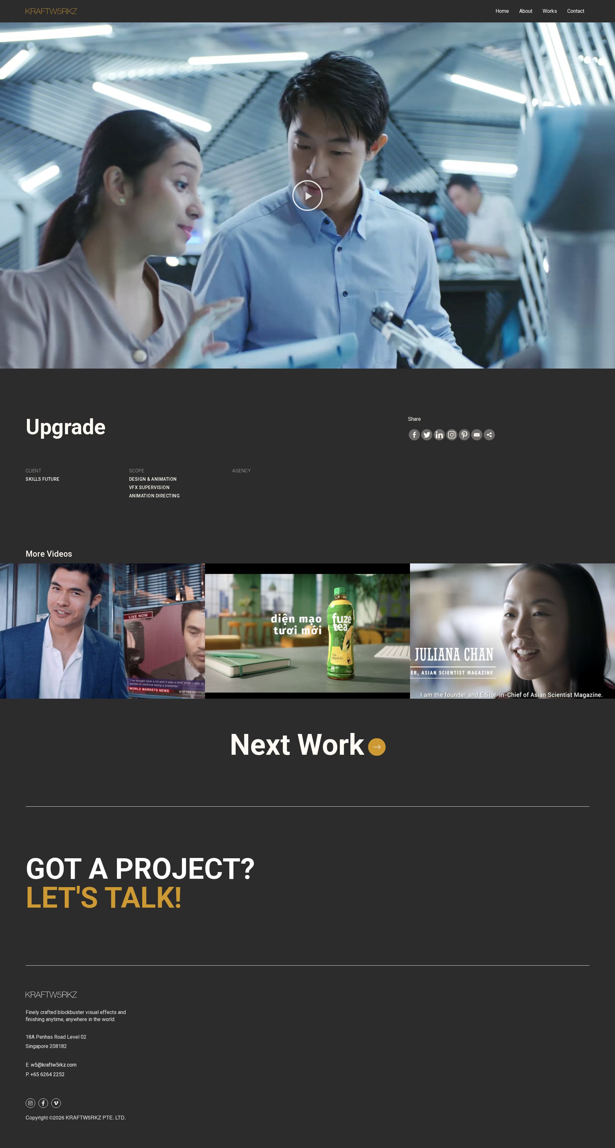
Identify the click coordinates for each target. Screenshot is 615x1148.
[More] (489, 434)
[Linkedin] (439, 434)
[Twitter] (426, 434)
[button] (307, 195)
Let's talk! (104, 898)
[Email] (476, 434)
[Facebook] (414, 434)
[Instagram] (451, 434)
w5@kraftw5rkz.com (54, 1065)
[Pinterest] (464, 434)
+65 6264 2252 (47, 1074)
